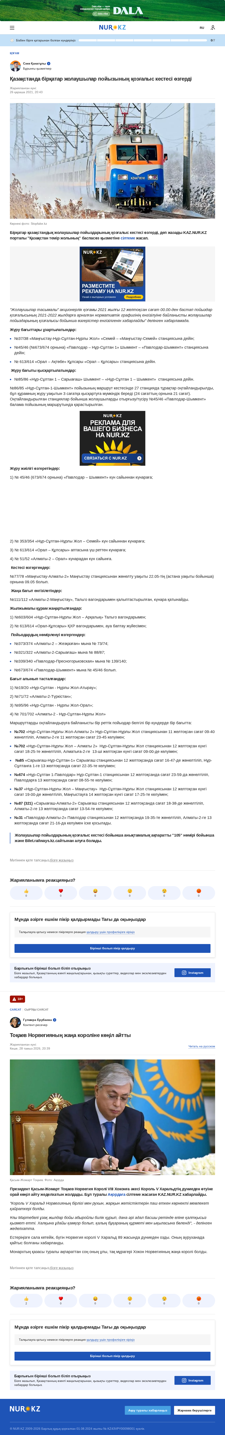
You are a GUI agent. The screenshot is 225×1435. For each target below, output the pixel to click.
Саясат (15, 1009)
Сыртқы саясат (36, 1009)
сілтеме (128, 238)
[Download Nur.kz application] (112, 10)
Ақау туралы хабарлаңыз (147, 1410)
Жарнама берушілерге (195, 1410)
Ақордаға (117, 1194)
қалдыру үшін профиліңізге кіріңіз (110, 932)
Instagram (196, 972)
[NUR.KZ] (112, 27)
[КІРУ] (213, 27)
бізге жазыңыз (61, 860)
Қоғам (14, 53)
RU (202, 28)
